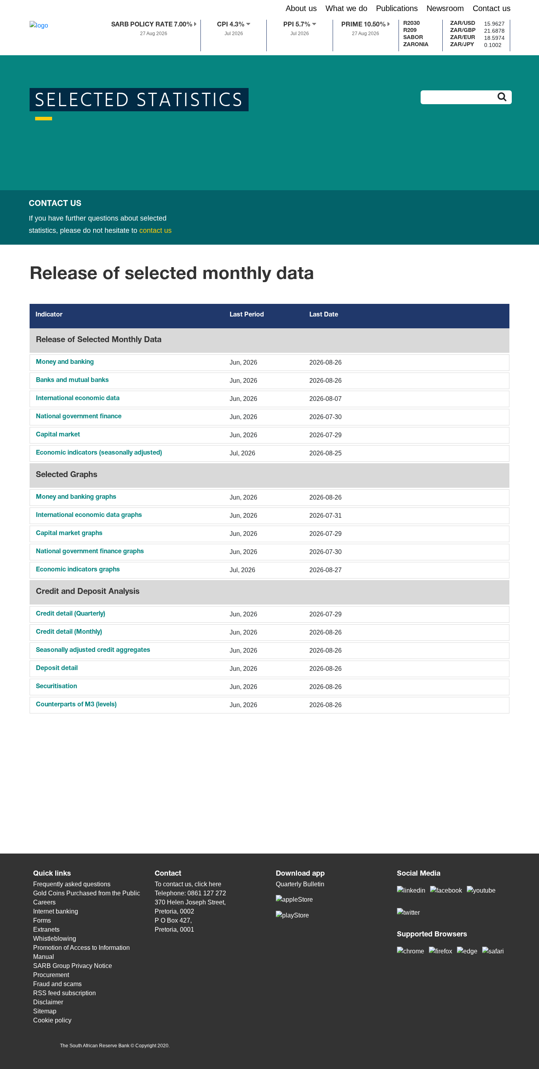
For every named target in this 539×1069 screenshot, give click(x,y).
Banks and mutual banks (72, 381)
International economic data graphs (89, 516)
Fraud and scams (57, 984)
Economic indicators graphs (78, 570)
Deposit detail (57, 669)
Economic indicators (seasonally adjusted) (99, 453)
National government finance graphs (90, 552)
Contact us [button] (492, 8)
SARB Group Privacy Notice (72, 965)
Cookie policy (52, 1020)
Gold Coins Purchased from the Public (86, 893)
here (215, 884)
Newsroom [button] (445, 8)
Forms (42, 920)
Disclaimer (48, 1002)
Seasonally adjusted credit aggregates (93, 651)
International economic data (78, 399)
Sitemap (44, 1011)
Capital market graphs (69, 534)
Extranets (46, 929)
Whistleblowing (54, 938)
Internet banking (55, 911)
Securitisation (56, 687)
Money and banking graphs (76, 497)
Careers (44, 902)
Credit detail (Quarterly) (70, 614)
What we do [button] (346, 8)
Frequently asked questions (71, 884)
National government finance (79, 417)
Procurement (51, 975)
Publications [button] (397, 8)
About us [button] (301, 8)
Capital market (58, 435)
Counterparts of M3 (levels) (76, 705)
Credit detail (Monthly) (69, 632)
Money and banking (65, 362)
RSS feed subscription (64, 993)
